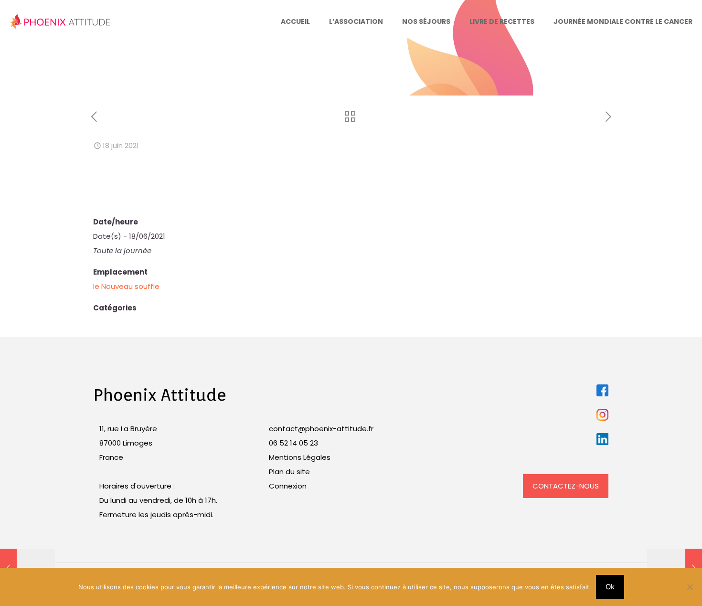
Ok (610, 586)
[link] (602, 390)
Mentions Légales (299, 457)
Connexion (288, 486)
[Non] (690, 587)
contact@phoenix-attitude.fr (321, 429)
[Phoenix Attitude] (60, 21)
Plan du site (289, 472)
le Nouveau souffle (126, 286)
